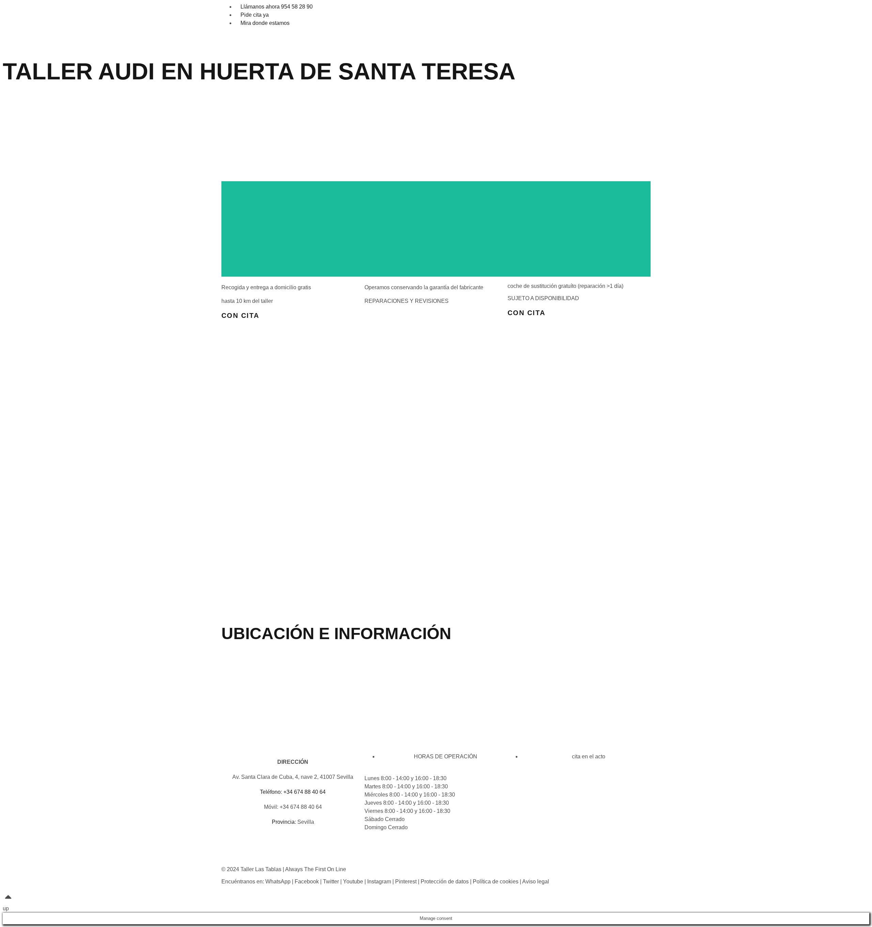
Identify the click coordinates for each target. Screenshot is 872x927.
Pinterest (406, 881)
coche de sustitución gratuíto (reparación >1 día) (565, 286)
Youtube (353, 881)
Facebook (307, 881)
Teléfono (270, 792)
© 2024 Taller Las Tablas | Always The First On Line (283, 869)
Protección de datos (445, 881)
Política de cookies (495, 881)
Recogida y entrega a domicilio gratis (266, 287)
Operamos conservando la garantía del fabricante (423, 287)
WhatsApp (278, 881)
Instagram (379, 881)
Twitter (331, 881)
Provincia (283, 822)
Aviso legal (535, 881)
